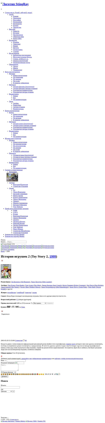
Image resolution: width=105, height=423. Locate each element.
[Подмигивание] (3, 374)
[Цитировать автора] (24, 340)
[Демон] (37, 374)
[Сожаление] (31, 374)
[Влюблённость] (33, 374)
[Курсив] (48, 374)
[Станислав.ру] (15, 4)
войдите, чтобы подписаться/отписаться (69, 358)
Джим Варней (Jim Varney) (10, 287)
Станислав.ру (14, 419)
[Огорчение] (11, 374)
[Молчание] (21, 374)
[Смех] (9, 374)
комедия (28, 292)
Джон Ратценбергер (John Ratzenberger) (55, 287)
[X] (22, 246)
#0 (26, 340)
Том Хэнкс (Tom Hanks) (16, 285)
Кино (3, 251)
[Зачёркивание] (52, 374)
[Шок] (15, 374)
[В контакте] (36, 246)
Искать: (3, 385)
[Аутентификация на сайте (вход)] (7, 249)
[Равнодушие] (19, 374)
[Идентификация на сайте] (5, 360)
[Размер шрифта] (55, 374)
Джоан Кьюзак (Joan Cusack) (52, 285)
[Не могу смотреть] (43, 374)
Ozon (23, 307)
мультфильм (11, 292)
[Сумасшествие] (17, 374)
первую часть (70, 344)
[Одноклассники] (47, 246)
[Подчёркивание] (50, 374)
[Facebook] (5, 246)
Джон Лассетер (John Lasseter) (41, 282)
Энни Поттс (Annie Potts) (78, 287)
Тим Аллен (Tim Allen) (33, 285)
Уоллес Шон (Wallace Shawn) (30, 287)
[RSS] (19, 246)
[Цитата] (59, 374)
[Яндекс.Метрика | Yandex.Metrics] (13, 421)
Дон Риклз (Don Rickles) (94, 285)
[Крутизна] (23, 374)
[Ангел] (35, 374)
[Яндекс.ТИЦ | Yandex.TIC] (36, 421)
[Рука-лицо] (41, 374)
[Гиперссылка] (57, 374)
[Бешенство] (27, 374)
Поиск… (4, 242)
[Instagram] (13, 246)
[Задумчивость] (39, 374)
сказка (34, 292)
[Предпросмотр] (1, 372)
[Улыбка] (1, 374)
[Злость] (25, 374)
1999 (52, 256)
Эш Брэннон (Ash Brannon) (20, 282)
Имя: (2, 360)
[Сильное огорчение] (13, 374)
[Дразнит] (5, 374)
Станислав (18, 340)
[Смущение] (29, 374)
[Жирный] (46, 374)
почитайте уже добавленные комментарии (36, 358)
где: (2, 389)
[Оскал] (7, 374)
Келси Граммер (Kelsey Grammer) (74, 285)
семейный (20, 292)
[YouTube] (28, 246)
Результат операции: (8, 363)
